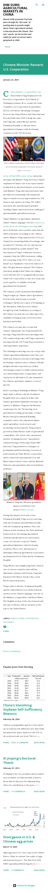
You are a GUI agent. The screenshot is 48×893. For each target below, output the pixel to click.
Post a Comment (11, 651)
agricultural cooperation (25, 618)
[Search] (36, 4)
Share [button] (6, 631)
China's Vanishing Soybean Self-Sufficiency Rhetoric (22, 709)
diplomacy (8, 622)
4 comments (17, 870)
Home (7, 46)
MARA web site (27, 510)
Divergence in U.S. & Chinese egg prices (19, 839)
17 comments (18, 791)
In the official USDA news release (18, 176)
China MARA (26, 170)
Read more (39, 742)
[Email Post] (4, 627)
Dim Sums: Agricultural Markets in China (15, 10)
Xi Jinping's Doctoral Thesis (19, 760)
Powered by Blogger (25, 885)
